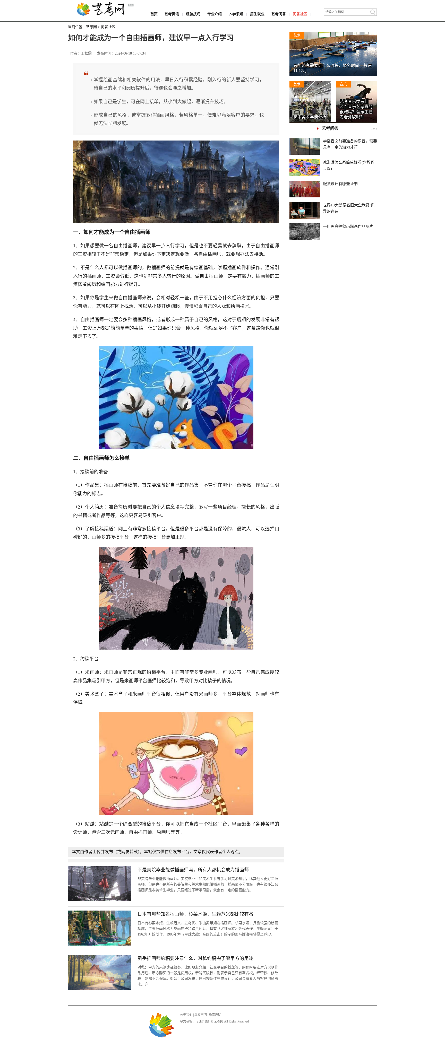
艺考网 (91, 27)
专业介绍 (214, 14)
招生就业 (257, 14)
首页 (154, 14)
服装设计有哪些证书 (340, 184)
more (374, 128)
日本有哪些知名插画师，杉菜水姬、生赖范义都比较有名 (195, 914)
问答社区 (300, 14)
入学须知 (236, 14)
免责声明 (215, 1015)
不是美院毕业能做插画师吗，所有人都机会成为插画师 (193, 869)
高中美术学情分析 (309, 117)
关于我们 (186, 1015)
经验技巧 (193, 14)
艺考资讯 (172, 14)
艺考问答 (278, 14)
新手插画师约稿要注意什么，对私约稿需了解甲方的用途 (195, 958)
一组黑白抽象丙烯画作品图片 (348, 226)
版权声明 (200, 1015)
